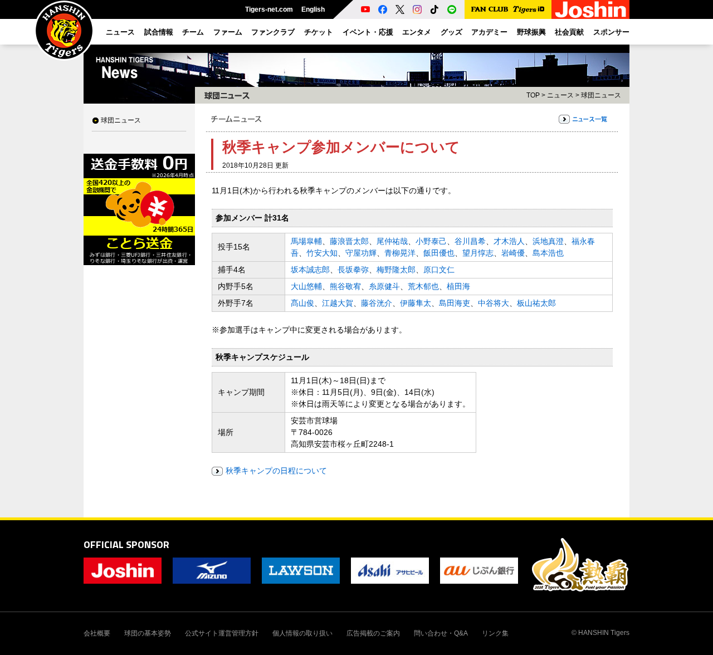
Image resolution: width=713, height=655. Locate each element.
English (313, 9)
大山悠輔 (306, 286)
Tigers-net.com (269, 9)
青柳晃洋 (400, 252)
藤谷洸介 (376, 303)
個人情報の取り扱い (302, 633)
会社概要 (97, 633)
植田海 (458, 286)
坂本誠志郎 (310, 269)
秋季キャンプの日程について (276, 470)
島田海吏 (454, 303)
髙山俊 (302, 303)
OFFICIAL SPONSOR (126, 544)
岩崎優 (513, 252)
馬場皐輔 (306, 241)
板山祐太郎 (536, 303)
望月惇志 (478, 252)
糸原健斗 (384, 286)
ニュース (560, 95)
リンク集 (495, 633)
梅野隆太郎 (396, 269)
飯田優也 (439, 252)
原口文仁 (439, 269)
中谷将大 (493, 303)
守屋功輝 (361, 252)
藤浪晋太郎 (349, 241)
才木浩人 (509, 241)
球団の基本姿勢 (147, 633)
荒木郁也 (423, 286)
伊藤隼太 (415, 303)
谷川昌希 (470, 241)
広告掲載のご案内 (373, 633)
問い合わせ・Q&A (441, 633)
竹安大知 (322, 252)
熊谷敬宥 (345, 286)
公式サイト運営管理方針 (221, 633)
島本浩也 (548, 252)
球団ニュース (121, 120)
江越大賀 (337, 303)
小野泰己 (431, 241)
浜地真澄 (548, 241)
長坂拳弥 (353, 269)
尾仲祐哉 (392, 241)
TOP (533, 95)
